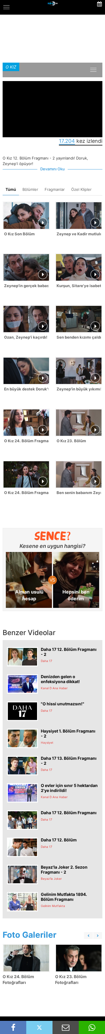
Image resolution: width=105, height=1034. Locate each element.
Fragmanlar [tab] (55, 189)
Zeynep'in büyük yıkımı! (79, 389)
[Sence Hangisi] (52, 536)
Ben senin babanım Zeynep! (79, 492)
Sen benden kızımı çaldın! (79, 337)
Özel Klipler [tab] (81, 189)
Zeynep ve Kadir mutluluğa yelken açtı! (79, 234)
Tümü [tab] (11, 189)
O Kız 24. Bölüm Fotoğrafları (18, 979)
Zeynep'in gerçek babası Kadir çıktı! (26, 285)
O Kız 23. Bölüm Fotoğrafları (71, 979)
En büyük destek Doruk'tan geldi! (26, 389)
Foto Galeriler (29, 935)
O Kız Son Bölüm (19, 234)
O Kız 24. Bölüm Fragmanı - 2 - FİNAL (26, 440)
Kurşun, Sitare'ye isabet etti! (79, 285)
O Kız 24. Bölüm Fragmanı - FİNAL (26, 492)
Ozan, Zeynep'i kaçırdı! (25, 337)
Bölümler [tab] (30, 189)
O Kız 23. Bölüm (71, 440)
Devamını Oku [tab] (52, 169)
